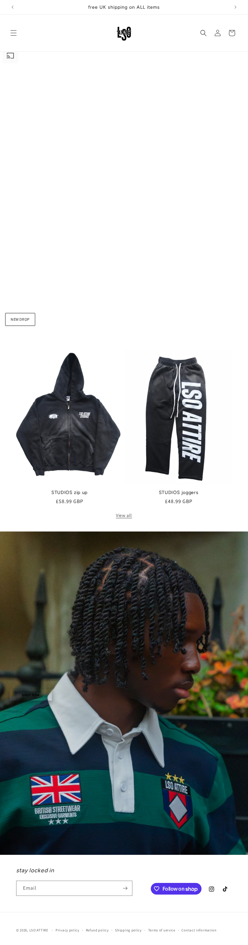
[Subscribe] (125, 888)
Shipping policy (128, 930)
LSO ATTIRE (38, 930)
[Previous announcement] (12, 7)
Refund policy (97, 930)
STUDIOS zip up (69, 492)
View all (124, 515)
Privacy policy (67, 930)
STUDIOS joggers (179, 492)
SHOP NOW (31, 695)
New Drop (20, 319)
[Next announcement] (235, 7)
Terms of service (161, 930)
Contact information (198, 930)
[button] (13, 33)
